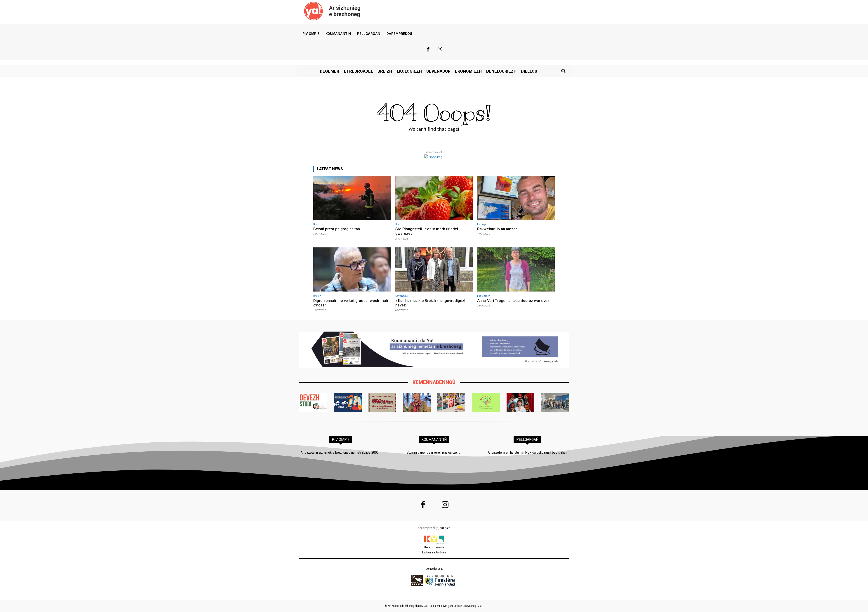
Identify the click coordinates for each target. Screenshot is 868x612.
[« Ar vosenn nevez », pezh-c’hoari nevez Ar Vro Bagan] (520, 402)
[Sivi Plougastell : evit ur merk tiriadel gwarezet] (434, 198)
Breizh (317, 224)
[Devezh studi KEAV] (313, 402)
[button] (563, 70)
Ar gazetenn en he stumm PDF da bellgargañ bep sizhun (527, 452)
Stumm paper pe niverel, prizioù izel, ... (434, 452)
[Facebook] (428, 49)
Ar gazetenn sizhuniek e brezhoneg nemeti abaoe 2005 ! (340, 452)
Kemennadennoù (434, 382)
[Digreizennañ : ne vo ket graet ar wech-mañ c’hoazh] (352, 269)
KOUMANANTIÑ (434, 439)
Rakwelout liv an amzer (497, 229)
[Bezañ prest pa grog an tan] (352, 198)
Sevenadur (401, 295)
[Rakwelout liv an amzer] (516, 198)
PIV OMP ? (340, 439)
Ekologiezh (483, 224)
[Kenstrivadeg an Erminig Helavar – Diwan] (555, 402)
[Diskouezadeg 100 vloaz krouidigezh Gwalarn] (382, 402)
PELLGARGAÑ (527, 439)
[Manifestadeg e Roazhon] (451, 402)
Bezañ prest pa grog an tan (336, 229)
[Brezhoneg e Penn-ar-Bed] (348, 402)
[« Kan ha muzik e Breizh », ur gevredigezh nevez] (434, 269)
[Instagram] (440, 49)
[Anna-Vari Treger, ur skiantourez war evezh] (516, 269)
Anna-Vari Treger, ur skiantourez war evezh (514, 300)
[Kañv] (417, 402)
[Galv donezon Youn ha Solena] (486, 402)
